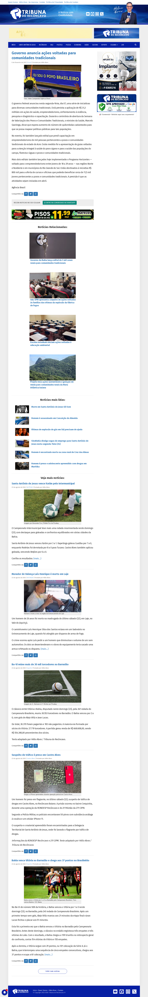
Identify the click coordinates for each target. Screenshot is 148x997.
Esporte (104, 45)
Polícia (68, 45)
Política (59, 45)
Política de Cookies (71, 2)
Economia (77, 45)
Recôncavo (43, 45)
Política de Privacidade (54, 2)
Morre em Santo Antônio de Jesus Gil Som (51, 407)
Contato (42, 2)
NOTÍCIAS (30, 487)
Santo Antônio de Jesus (27, 45)
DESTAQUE (30, 577)
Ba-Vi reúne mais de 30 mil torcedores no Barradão (40, 664)
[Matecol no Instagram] (53, 215)
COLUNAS (113, 45)
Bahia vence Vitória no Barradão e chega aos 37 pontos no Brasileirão (50, 860)
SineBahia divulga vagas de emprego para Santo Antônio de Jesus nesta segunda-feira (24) (59, 442)
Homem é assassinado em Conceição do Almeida (54, 418)
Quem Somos (13, 2)
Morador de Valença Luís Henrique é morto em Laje (40, 574)
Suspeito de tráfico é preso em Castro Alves (36, 754)
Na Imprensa (33, 2)
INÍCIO (13, 45)
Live (122, 45)
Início (35, 990)
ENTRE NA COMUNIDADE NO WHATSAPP (60, 203)
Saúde (87, 45)
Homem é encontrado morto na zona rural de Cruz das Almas (60, 452)
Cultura (95, 45)
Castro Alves (31, 758)
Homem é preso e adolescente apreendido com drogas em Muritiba (59, 465)
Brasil (29, 62)
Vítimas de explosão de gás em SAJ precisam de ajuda (56, 429)
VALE (51, 45)
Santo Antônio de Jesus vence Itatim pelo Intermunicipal (43, 483)
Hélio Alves (23, 2)
